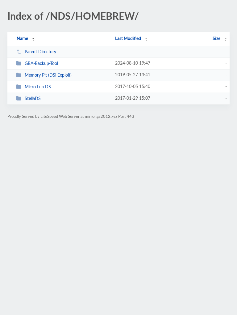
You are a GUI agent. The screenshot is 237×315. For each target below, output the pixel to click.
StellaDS (33, 99)
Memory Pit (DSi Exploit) (48, 75)
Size (216, 39)
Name (22, 39)
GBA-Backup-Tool (41, 64)
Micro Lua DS (38, 87)
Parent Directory (40, 52)
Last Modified (128, 39)
